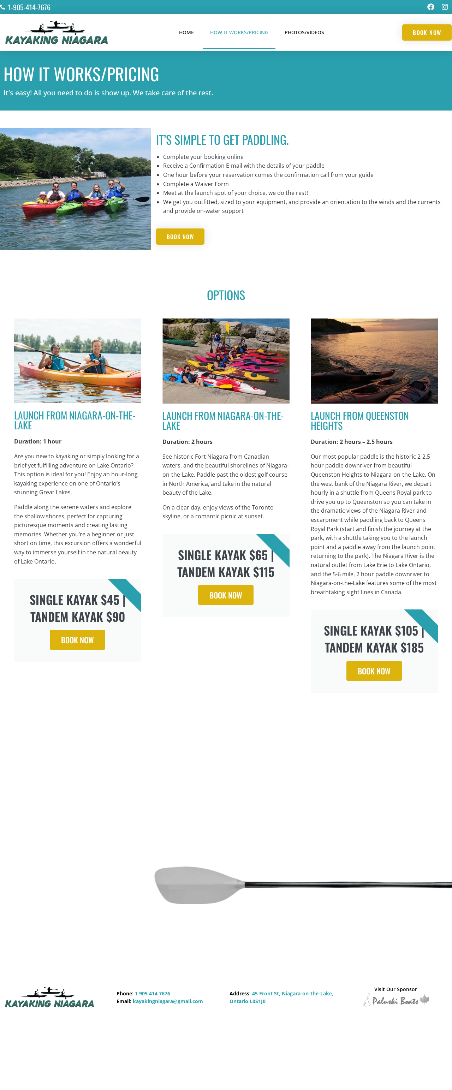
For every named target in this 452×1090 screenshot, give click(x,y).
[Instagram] (445, 7)
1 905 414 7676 (152, 993)
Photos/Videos (304, 32)
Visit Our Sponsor (395, 989)
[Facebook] (431, 7)
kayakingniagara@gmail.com (168, 1001)
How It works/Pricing (239, 32)
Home (186, 32)
